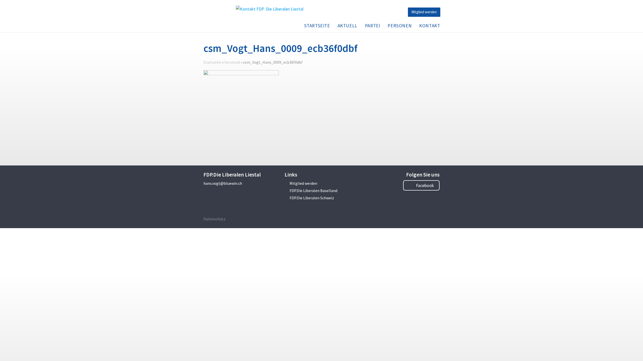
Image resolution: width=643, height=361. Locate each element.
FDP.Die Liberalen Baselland (313, 190)
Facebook (424, 185)
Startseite (317, 26)
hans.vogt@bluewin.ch (222, 183)
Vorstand (232, 62)
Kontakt (429, 26)
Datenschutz (214, 218)
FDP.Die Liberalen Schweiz (312, 197)
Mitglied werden (424, 12)
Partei (372, 26)
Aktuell (347, 26)
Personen (400, 26)
